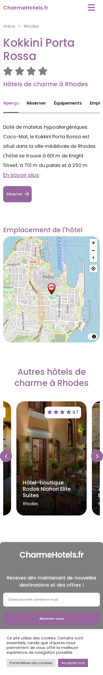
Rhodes (31, 26)
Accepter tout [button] (73, 662)
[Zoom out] (93, 250)
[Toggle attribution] (94, 336)
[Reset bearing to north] (93, 258)
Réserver (36, 103)
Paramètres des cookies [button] (31, 662)
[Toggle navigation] (91, 7)
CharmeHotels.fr (25, 7)
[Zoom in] (93, 243)
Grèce (9, 26)
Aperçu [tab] (11, 103)
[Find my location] (93, 268)
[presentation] (6, 456)
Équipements (68, 103)
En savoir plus (21, 175)
